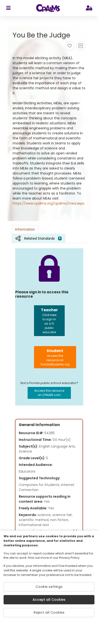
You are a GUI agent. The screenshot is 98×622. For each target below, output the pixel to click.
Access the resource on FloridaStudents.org (55, 357)
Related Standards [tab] (42, 238)
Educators (27, 471)
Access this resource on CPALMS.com (49, 393)
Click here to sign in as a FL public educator (49, 320)
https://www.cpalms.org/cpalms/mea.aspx (48, 203)
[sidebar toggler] (8, 8)
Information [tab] (25, 229)
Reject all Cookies (49, 612)
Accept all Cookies (49, 599)
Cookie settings (49, 586)
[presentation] (38, 238)
